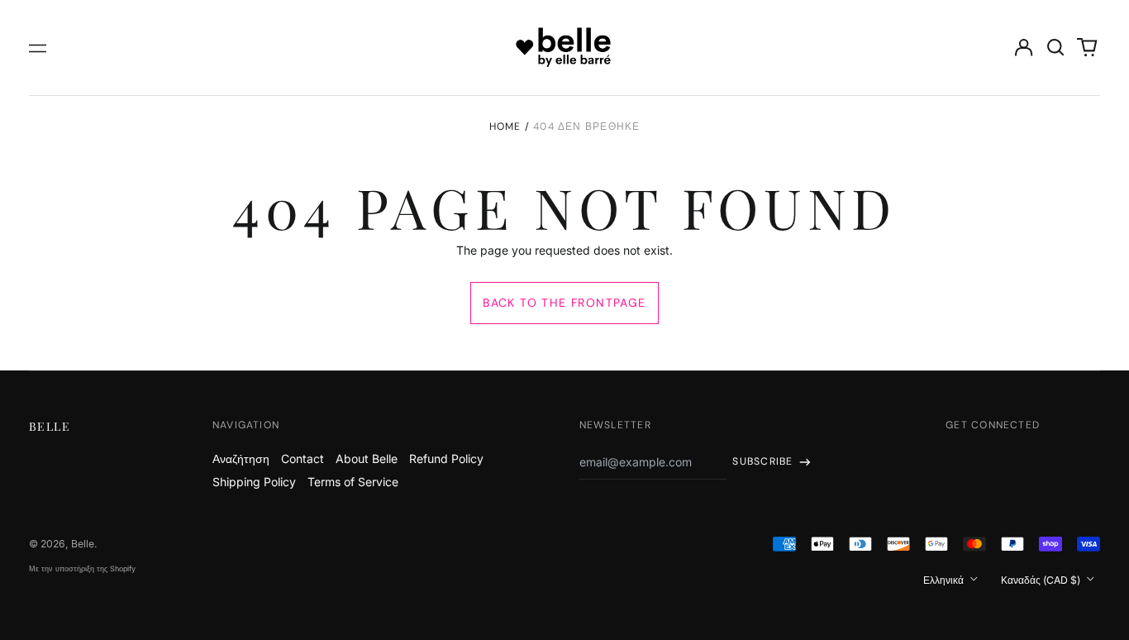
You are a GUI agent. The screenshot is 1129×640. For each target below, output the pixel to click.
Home (505, 126)
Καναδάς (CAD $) (1042, 580)
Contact (302, 458)
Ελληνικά (944, 580)
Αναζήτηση (240, 458)
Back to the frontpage (564, 302)
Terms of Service (352, 482)
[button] (1055, 48)
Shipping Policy (254, 482)
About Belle (367, 458)
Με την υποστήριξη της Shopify (82, 568)
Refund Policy (446, 458)
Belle (49, 426)
